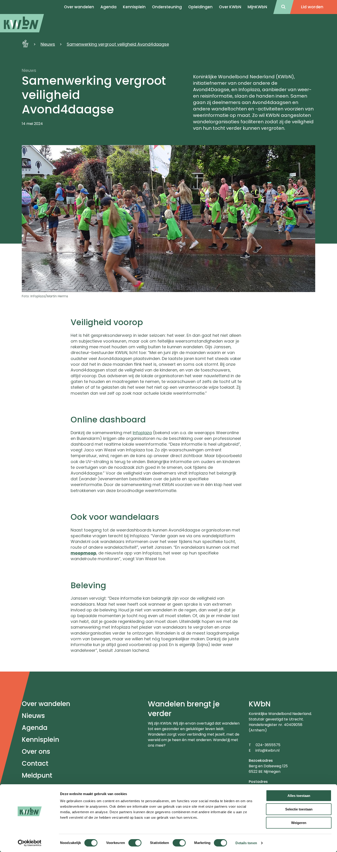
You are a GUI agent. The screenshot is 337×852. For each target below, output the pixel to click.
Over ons (36, 751)
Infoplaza (142, 433)
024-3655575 (268, 745)
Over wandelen (46, 703)
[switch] (134, 842)
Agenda (34, 727)
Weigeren (298, 823)
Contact (35, 763)
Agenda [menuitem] (108, 7)
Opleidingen (200, 7)
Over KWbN (230, 7)
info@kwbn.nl (267, 750)
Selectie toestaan (298, 809)
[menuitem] (22, 23)
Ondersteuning (167, 7)
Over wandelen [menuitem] (79, 7)
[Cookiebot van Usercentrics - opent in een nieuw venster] (30, 843)
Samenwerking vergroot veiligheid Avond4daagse (118, 44)
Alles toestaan (298, 796)
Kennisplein (134, 7)
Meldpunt (37, 775)
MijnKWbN (257, 7)
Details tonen (246, 843)
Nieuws (48, 44)
